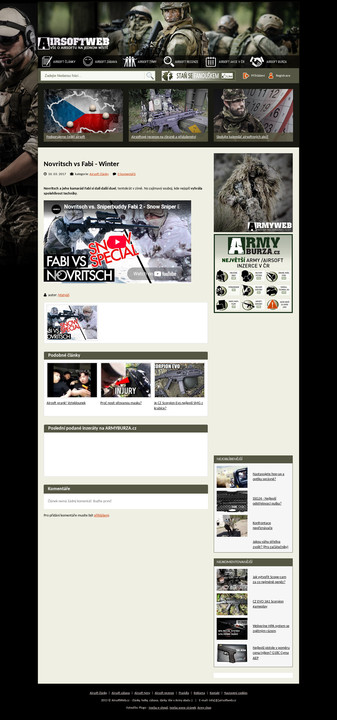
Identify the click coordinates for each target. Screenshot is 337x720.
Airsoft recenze (186, 62)
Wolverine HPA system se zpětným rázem (271, 628)
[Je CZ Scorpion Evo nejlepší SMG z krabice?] (179, 380)
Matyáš (63, 295)
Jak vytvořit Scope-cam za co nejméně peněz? (269, 579)
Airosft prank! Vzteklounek (66, 403)
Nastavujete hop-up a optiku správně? (268, 476)
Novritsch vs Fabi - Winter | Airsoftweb (74, 37)
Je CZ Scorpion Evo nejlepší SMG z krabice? (178, 405)
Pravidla (184, 693)
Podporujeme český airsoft (65, 137)
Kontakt (215, 693)
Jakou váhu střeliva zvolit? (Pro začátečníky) (270, 544)
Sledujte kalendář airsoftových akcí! (242, 137)
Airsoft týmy (147, 62)
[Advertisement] (253, 347)
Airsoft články (64, 62)
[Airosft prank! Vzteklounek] (72, 380)
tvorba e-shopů (158, 707)
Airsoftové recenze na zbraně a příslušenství (163, 137)
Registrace (283, 75)
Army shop (204, 707)
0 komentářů (127, 174)
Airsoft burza (276, 62)
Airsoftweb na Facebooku (198, 76)
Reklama (199, 693)
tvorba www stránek (183, 707)
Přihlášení (258, 75)
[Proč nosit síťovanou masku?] (126, 380)
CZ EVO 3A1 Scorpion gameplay (268, 604)
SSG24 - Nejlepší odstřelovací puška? (267, 501)
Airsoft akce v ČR (231, 62)
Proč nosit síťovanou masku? (121, 403)
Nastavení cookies (235, 693)
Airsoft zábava (106, 62)
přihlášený (101, 516)
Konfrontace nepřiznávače (262, 525)
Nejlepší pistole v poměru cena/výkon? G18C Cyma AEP (271, 653)
